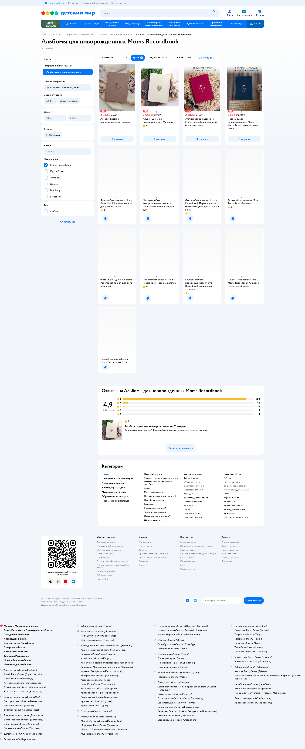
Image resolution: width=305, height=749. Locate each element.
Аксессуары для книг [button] (113, 483)
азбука (227, 478)
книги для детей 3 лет (234, 509)
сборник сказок (192, 482)
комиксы (188, 505)
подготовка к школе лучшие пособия (158, 483)
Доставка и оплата (106, 542)
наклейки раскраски (154, 500)
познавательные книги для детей (160, 496)
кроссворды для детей (155, 508)
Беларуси (82, 605)
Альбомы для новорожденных (115, 34)
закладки (188, 494)
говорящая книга (192, 513)
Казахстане (69, 605)
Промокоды (103, 557)
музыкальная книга (153, 492)
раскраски (149, 504)
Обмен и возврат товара (109, 550)
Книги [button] (105, 474)
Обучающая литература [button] (115, 496)
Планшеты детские (193, 517)
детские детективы (153, 520)
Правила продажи (105, 553)
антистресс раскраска (155, 512)
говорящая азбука (232, 474)
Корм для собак (229, 553)
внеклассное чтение (194, 486)
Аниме (147, 488)
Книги (56, 34)
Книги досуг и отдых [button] (113, 487)
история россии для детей (157, 516)
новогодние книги (153, 474)
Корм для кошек (230, 546)
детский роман (191, 478)
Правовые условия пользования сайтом (82, 598)
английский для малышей (236, 490)
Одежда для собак (230, 557)
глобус (227, 494)
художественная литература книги (161, 478)
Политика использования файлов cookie (113, 566)
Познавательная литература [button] (117, 478)
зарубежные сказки (193, 474)
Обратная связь (104, 575)
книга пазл (229, 513)
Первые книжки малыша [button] (115, 500)
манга (187, 509)
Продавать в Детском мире (110, 546)
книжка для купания (233, 505)
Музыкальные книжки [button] (114, 491)
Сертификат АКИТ (106, 571)
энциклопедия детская (235, 486)
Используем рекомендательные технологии (62, 601)
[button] (255, 24)
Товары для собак (230, 550)
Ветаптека (227, 561)
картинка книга (231, 497)
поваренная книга (193, 501)
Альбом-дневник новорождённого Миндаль (155, 426)
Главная (45, 34)
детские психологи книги (236, 517)
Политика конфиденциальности (112, 561)
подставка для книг (193, 490)
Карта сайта (102, 579)
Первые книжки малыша (79, 34)
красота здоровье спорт (196, 497)
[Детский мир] (68, 13)
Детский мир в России (52, 605)
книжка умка (230, 501)
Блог (182, 565)
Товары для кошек (230, 542)
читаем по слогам (232, 482)
